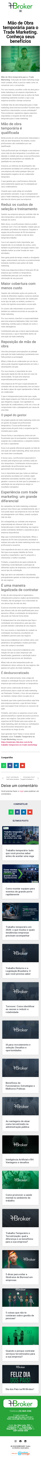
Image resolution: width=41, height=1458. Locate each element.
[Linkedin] (25, 1441)
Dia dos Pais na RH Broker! (20, 1389)
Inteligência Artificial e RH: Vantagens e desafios (20, 1161)
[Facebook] (20, 1441)
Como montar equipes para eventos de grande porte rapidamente (20, 891)
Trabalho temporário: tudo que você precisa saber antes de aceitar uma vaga (20, 853)
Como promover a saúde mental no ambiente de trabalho (19, 1198)
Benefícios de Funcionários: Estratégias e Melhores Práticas (20, 1086)
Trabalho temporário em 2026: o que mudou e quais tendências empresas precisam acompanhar (20, 931)
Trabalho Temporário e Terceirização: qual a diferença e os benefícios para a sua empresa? (19, 1237)
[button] (20, 11)
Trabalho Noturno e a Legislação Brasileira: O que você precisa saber (18, 971)
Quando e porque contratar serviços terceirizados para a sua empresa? (20, 1354)
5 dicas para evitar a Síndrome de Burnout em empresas (19, 1277)
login (22, 791)
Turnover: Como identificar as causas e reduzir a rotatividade (20, 1009)
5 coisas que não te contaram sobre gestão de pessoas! (20, 1315)
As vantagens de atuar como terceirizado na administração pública (18, 1124)
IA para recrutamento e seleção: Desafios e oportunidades (18, 1047)
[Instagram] (15, 1441)
